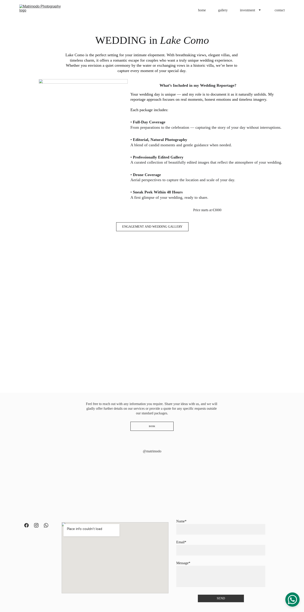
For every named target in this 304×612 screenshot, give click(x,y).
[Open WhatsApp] (292, 599)
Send (221, 598)
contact (280, 10)
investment (247, 10)
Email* (181, 542)
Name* (181, 521)
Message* (183, 563)
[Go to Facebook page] (26, 525)
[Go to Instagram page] (36, 525)
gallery (223, 10)
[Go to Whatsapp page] (46, 525)
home (202, 10)
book (152, 426)
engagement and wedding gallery (152, 226)
